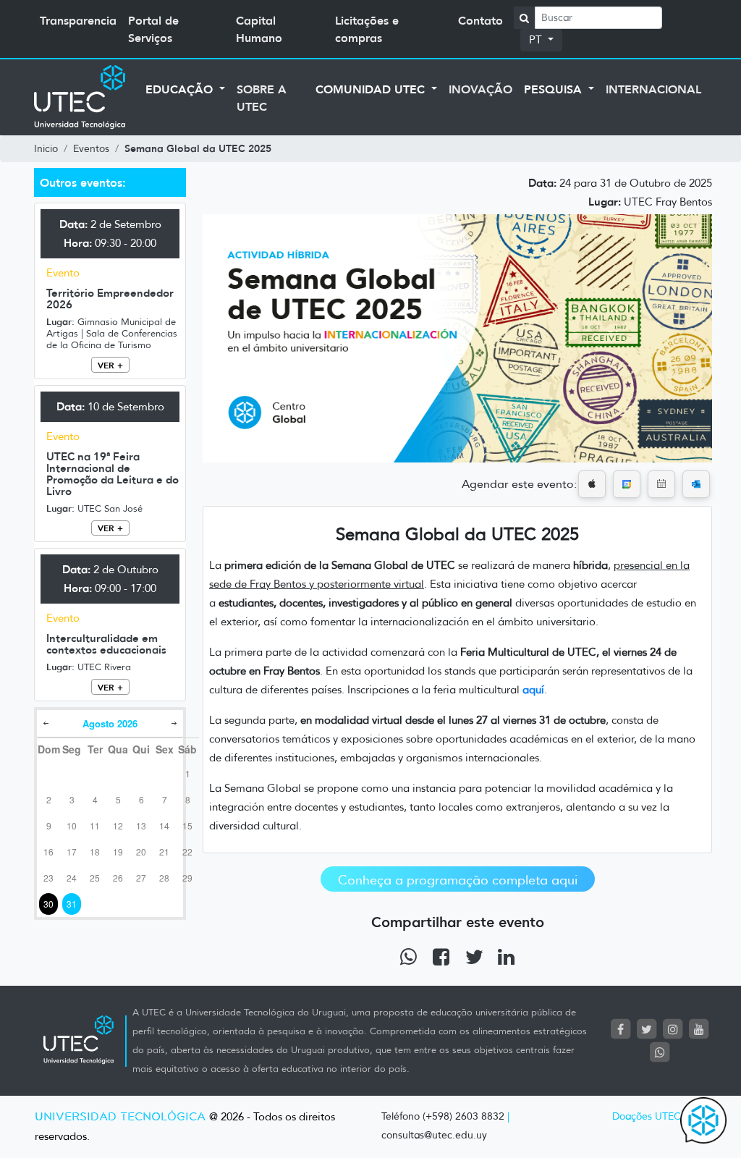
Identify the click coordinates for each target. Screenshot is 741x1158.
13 (141, 825)
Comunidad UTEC (372, 89)
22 (187, 851)
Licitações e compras (367, 29)
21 (164, 851)
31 (72, 903)
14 (164, 825)
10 (72, 825)
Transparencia (78, 20)
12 (118, 825)
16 (48, 851)
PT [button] (537, 39)
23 (48, 877)
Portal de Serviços (153, 29)
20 (141, 851)
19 (118, 851)
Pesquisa (554, 89)
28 (164, 877)
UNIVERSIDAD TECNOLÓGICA (120, 1117)
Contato (480, 20)
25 (95, 877)
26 (118, 877)
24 (72, 877)
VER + (110, 365)
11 (95, 825)
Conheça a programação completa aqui (457, 880)
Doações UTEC (646, 1116)
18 (95, 851)
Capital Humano (259, 29)
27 (141, 877)
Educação (180, 89)
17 (72, 851)
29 (187, 877)
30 (48, 903)
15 (187, 825)
